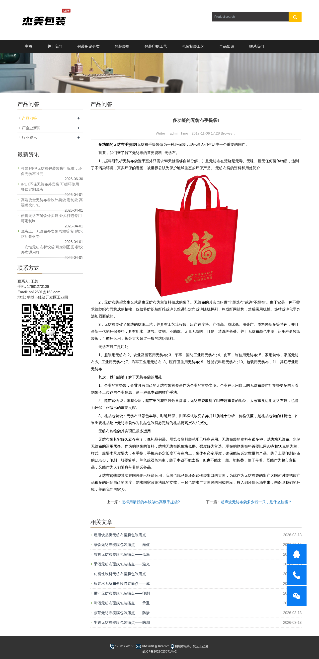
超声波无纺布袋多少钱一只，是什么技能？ (256, 502)
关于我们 (54, 46)
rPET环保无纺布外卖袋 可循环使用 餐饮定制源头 (50, 186)
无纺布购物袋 (109, 475)
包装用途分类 (88, 46)
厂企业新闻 (31, 128)
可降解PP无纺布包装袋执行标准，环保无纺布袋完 (51, 171)
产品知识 (226, 46)
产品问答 (29, 118)
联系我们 (256, 46)
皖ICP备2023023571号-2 (160, 651)
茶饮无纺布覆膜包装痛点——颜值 (122, 544)
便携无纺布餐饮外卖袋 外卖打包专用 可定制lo (51, 218)
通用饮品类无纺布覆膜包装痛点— (122, 535)
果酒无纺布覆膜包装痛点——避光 (122, 564)
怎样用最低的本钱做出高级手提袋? (151, 502)
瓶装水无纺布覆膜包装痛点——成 (122, 583)
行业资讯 (29, 137)
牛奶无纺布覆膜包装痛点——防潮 (122, 622)
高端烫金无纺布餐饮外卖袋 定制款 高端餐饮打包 (52, 202)
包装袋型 (122, 46)
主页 (28, 46)
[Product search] (295, 17)
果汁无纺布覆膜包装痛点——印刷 (122, 593)
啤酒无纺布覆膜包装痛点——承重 (122, 603)
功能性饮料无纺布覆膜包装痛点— (122, 574)
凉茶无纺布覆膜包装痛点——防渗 (122, 613)
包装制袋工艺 (193, 46)
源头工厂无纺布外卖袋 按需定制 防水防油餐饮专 (52, 234)
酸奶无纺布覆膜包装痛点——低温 (122, 554)
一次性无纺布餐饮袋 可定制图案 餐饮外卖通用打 (52, 249)
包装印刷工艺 (156, 46)
